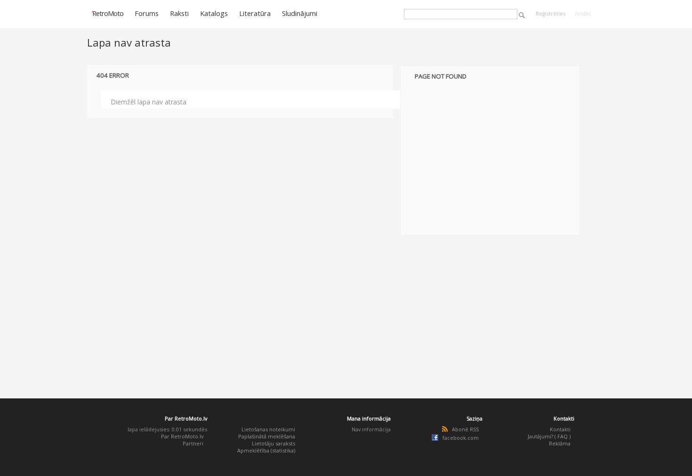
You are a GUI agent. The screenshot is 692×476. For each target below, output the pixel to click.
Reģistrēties (550, 13)
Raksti (179, 13)
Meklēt (522, 15)
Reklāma (560, 443)
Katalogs (214, 13)
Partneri (193, 443)
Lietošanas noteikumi (268, 429)
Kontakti (560, 429)
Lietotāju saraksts (273, 443)
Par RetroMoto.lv (182, 436)
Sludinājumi (299, 13)
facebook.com (461, 437)
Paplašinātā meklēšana (266, 436)
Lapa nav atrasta (129, 42)
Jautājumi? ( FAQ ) (549, 436)
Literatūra (255, 13)
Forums (147, 13)
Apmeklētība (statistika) (266, 450)
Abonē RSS (465, 429)
